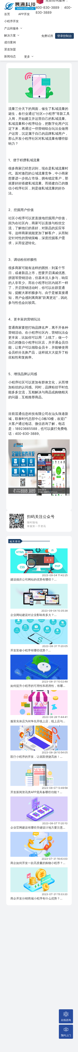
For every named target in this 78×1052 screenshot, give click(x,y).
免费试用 (47, 36)
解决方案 (10, 35)
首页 (7, 14)
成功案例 (10, 42)
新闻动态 (10, 56)
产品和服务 (12, 28)
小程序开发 (11, 21)
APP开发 (24, 14)
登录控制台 (64, 36)
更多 (27, 56)
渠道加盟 (10, 49)
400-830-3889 (47, 7)
